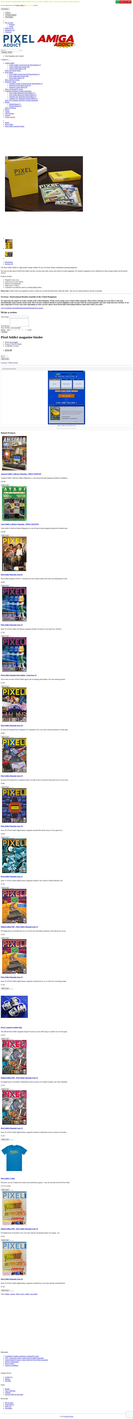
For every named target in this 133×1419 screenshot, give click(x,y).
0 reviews (4, 363)
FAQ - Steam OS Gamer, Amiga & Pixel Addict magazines (24, 1358)
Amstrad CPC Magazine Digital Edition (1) (23, 98)
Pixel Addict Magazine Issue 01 (12, 574)
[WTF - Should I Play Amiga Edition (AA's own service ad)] (66, 397)
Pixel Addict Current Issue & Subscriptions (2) (24, 74)
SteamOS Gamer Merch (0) (18, 87)
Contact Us (8, 1377)
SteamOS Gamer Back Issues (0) (20, 85)
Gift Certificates (10, 1391)
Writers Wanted (10, 117)
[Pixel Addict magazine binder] (44, 238)
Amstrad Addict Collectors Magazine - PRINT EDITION (21, 474)
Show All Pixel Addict (12, 80)
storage (12, 1294)
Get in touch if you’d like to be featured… (66, 428)
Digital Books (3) (15, 104)
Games (7, 111)
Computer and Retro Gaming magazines (18, 91)
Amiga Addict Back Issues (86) (19, 67)
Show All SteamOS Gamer (14, 89)
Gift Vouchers (9, 113)
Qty (2, 357)
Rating (3, 330)
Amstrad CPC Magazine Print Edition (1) (22, 97)
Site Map (8, 1381)
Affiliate (7, 1393)
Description (9, 262)
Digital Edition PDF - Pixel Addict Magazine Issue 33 (19, 1078)
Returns (7, 1379)
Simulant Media (68, 1416)
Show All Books (10, 108)
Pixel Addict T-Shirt (8, 1178)
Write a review (13, 363)
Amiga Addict (20, 5)
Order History (9, 1404)
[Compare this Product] (4, 355)
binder (27, 1294)
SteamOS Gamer (10, 82)
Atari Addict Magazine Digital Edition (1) (22, 95)
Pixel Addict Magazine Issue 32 (12, 977)
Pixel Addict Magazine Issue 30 (12, 826)
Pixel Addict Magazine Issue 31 (12, 876)
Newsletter (8, 1408)
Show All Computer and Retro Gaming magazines (21, 100)
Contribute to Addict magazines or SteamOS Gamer (22, 1356)
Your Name (4, 317)
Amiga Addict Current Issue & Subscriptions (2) (25, 65)
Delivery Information (12, 1362)
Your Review (5, 326)
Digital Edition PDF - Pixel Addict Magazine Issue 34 (19, 1229)
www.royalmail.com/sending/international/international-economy (22, 308)
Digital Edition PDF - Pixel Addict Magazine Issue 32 (19, 927)
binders (7, 1294)
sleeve (22, 1294)
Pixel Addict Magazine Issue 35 (12, 625)
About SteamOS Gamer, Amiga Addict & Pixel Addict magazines (26, 1360)
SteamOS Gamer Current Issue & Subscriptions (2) (26, 83)
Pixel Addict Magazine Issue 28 (12, 725)
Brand (7, 122)
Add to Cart (5, 359)
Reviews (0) (9, 264)
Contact (7, 115)
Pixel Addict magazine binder (14, 126)
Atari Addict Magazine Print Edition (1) (22, 93)
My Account (9, 1403)
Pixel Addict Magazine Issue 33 (12, 1128)
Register (12, 24)
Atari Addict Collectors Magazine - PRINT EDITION (20, 524)
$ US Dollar (9, 17)
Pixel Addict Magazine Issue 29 (12, 776)
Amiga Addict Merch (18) (17, 69)
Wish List (8, 1406)
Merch (7, 110)
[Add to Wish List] (1, 355)
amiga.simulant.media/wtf (66, 425)
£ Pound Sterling (11, 15)
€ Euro (8, 13)
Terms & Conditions (11, 1365)
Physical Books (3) (15, 106)
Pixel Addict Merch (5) (16, 78)
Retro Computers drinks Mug (11, 1027)
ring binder (33, 1294)
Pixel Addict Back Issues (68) (19, 76)
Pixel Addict (29, 5)
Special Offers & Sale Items (14, 1394)
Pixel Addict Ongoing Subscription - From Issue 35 (18, 675)
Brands (7, 1389)
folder (18, 1294)
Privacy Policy (10, 1363)
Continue (4, 332)
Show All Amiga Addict (13, 70)
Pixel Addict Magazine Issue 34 (12, 1279)
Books (7, 102)
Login (11, 26)
